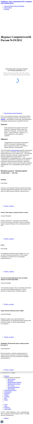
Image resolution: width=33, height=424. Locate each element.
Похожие (19, 113)
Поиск (6, 399)
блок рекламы (15, 150)
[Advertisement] (12, 22)
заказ (5, 406)
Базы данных (12, 379)
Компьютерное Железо (14, 382)
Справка (6, 396)
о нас (5, 404)
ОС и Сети (11, 385)
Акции (6, 395)
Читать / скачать (9, 206)
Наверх (6, 418)
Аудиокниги (8, 392)
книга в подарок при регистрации (14, 6)
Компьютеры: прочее (14, 384)
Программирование (14, 387)
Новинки (7, 393)
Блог (5, 398)
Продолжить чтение (10, 113)
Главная (6, 376)
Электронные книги (10, 390)
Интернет (11, 380)
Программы (11, 388)
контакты (7, 407)
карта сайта (7, 409)
